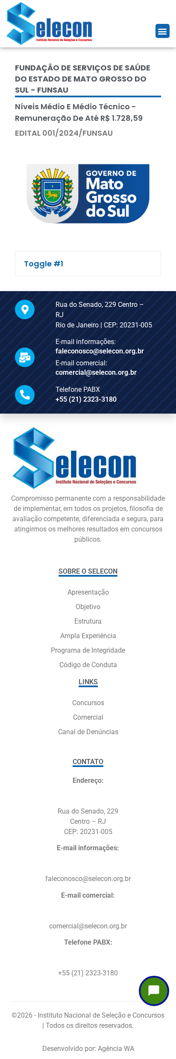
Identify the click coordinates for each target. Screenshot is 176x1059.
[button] (162, 31)
